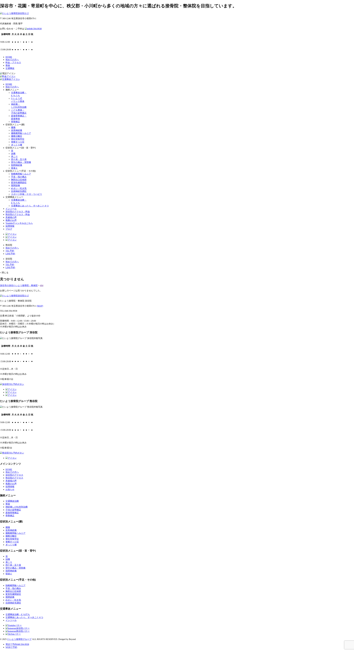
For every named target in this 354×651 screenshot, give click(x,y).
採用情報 (10, 226)
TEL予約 (10, 251)
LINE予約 (10, 253)
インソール (11, 208)
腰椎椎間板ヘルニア (21, 133)
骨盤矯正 (15, 121)
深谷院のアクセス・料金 (18, 211)
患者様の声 (11, 217)
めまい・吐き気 (19, 188)
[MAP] (40, 306)
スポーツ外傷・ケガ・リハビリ (26, 194)
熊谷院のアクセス (14, 478)
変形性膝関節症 (19, 182)
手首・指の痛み (19, 177)
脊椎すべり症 (17, 142)
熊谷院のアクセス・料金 (18, 214)
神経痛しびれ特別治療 (17, 507)
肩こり (14, 156)
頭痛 (13, 153)
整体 (8, 65)
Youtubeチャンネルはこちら (19, 223)
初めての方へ (12, 59)
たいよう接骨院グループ (19, 639)
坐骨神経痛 (16, 130)
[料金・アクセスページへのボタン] (7, 76)
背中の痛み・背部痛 (21, 162)
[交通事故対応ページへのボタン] (10, 79)
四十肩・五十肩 (19, 159)
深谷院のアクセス (14, 475)
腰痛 (13, 127)
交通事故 (10, 68)
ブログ (9, 229)
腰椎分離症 (16, 136)
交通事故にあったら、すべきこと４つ (30, 206)
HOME (9, 57)
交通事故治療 (12, 501)
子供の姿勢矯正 (13, 510)
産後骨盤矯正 (12, 512)
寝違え (14, 168)
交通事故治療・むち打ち (18, 614)
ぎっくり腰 (16, 145)
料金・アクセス (13, 62)
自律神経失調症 (19, 191)
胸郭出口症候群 (19, 179)
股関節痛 (15, 185)
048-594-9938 (35, 28)
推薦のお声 (11, 220)
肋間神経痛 (16, 165)
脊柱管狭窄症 (17, 139)
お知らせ (10, 489)
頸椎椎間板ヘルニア (21, 174)
